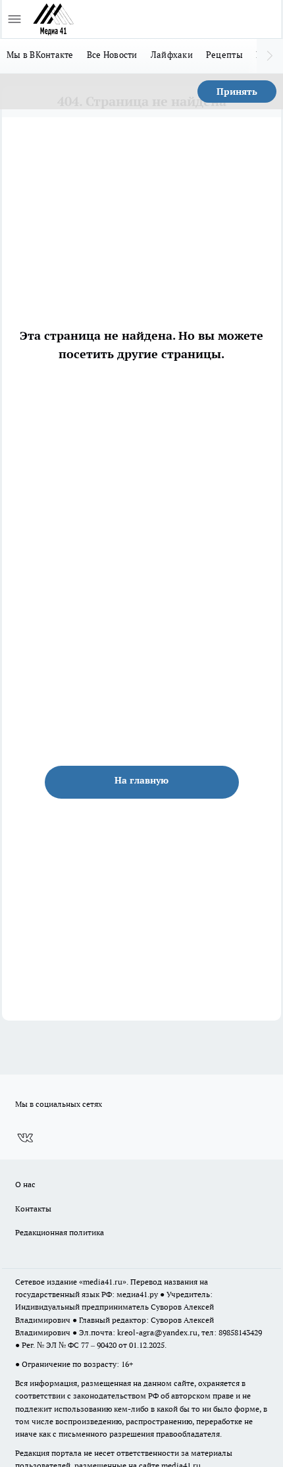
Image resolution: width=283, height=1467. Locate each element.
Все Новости (112, 55)
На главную (141, 780)
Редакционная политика (59, 1232)
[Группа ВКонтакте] (25, 1138)
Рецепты (224, 55)
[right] (270, 56)
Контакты (33, 1209)
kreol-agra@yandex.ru (157, 1332)
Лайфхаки (172, 55)
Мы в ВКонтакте (40, 55)
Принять (237, 91)
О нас (25, 1184)
